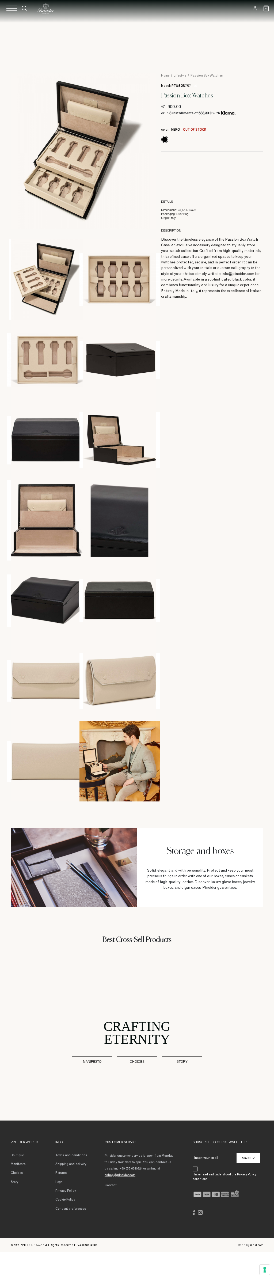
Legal (59, 1182)
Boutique (17, 1155)
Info (59, 1142)
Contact (111, 1185)
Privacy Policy (65, 1191)
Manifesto (92, 1062)
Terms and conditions (71, 1155)
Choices (137, 1062)
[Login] (255, 8)
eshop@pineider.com (120, 1175)
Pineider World (24, 1142)
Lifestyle (180, 75)
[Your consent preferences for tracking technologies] (265, 1270)
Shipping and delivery (70, 1164)
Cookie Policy (65, 1199)
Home (165, 75)
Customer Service (121, 1142)
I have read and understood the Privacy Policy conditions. (224, 1177)
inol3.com (256, 1245)
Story (182, 1062)
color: (183, 129)
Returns (61, 1173)
